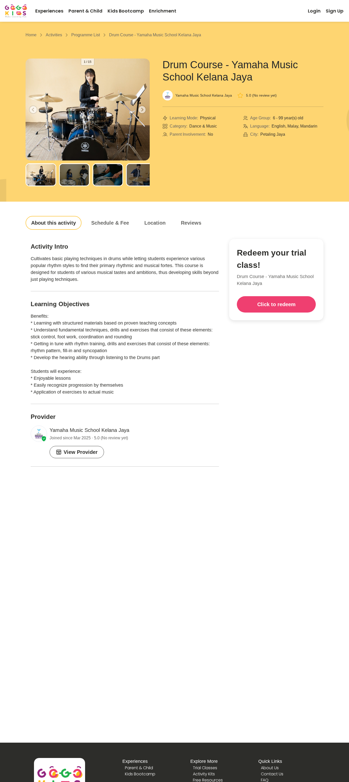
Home (31, 35)
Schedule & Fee (110, 223)
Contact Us (272, 774)
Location (155, 223)
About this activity (53, 223)
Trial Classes (205, 768)
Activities (54, 35)
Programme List (85, 35)
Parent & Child (139, 768)
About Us (270, 768)
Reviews (191, 223)
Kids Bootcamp (140, 774)
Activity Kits (204, 774)
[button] (33, 109)
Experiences (135, 761)
